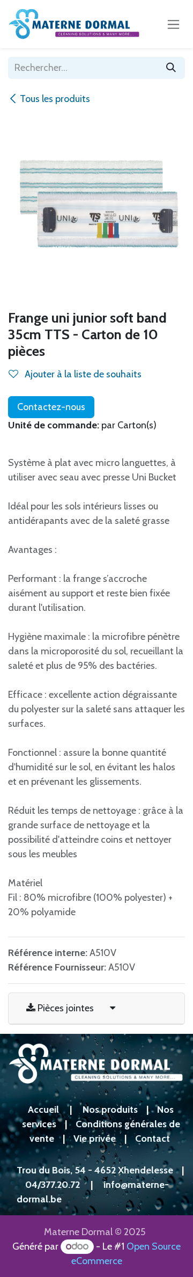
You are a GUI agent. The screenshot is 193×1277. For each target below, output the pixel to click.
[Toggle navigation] (173, 24)
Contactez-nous (51, 407)
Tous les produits (55, 99)
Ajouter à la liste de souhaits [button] (82, 374)
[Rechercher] (171, 68)
